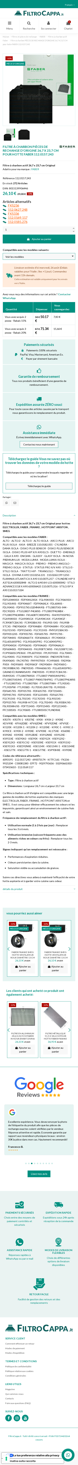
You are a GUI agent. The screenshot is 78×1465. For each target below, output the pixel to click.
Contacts (9, 1398)
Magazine (10, 1389)
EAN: (6, 188)
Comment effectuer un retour (19, 1343)
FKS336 (13, 214)
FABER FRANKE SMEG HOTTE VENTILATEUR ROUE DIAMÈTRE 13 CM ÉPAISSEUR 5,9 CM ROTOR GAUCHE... (55, 957)
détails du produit (13, 889)
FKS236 (13, 205)
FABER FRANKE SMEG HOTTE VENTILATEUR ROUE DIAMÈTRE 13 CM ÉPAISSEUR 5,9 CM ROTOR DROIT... (23, 957)
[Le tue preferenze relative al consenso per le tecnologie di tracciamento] (6, 1458)
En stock (8, 183)
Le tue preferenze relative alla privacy (36, 1455)
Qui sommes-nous (14, 1394)
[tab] (39, 515)
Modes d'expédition (14, 1353)
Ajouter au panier (41, 239)
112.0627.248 (17, 210)
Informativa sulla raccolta (20, 1460)
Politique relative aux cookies (19, 1371)
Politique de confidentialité (18, 1366)
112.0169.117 (17, 218)
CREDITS (39, 1440)
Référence (9, 178)
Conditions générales (15, 1375)
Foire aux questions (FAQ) (18, 1403)
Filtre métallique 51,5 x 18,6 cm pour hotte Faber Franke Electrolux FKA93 (55, 1037)
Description (9, 515)
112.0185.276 (17, 222)
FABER (35, 169)
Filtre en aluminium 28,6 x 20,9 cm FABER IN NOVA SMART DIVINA (23, 1036)
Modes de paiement (15, 1348)
